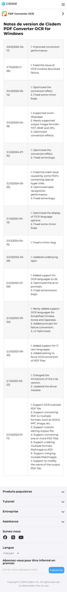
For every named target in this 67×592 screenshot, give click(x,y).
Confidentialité (26, 585)
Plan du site (42, 585)
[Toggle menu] (63, 4)
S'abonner (56, 570)
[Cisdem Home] (9, 4)
